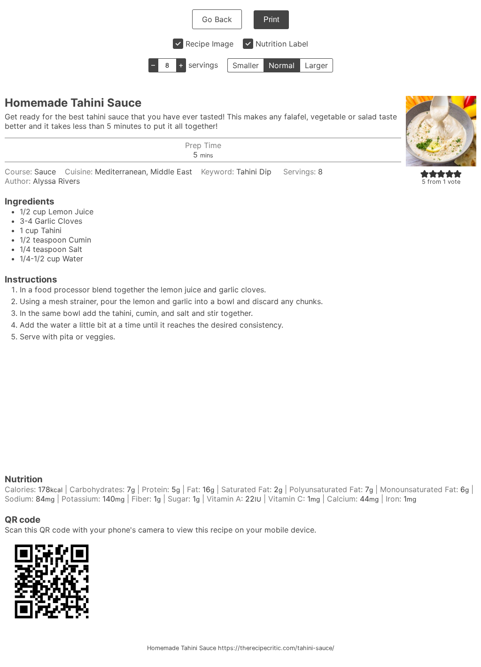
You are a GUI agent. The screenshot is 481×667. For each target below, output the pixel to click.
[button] (424, 173)
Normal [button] (282, 65)
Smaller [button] (246, 65)
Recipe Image (209, 43)
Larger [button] (316, 65)
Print (271, 20)
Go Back (217, 19)
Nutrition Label (282, 43)
